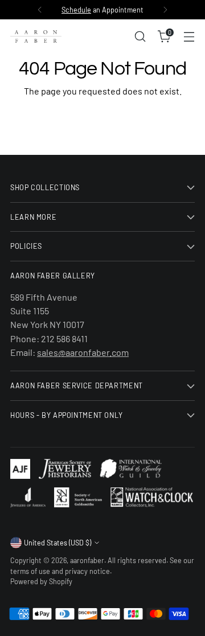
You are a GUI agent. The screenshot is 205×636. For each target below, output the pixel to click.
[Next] (165, 9)
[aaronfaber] (36, 36)
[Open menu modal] (188, 36)
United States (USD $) (57, 542)
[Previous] (39, 9)
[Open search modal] (139, 36)
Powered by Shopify (41, 581)
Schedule (76, 9)
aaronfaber (87, 560)
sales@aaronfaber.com (83, 352)
